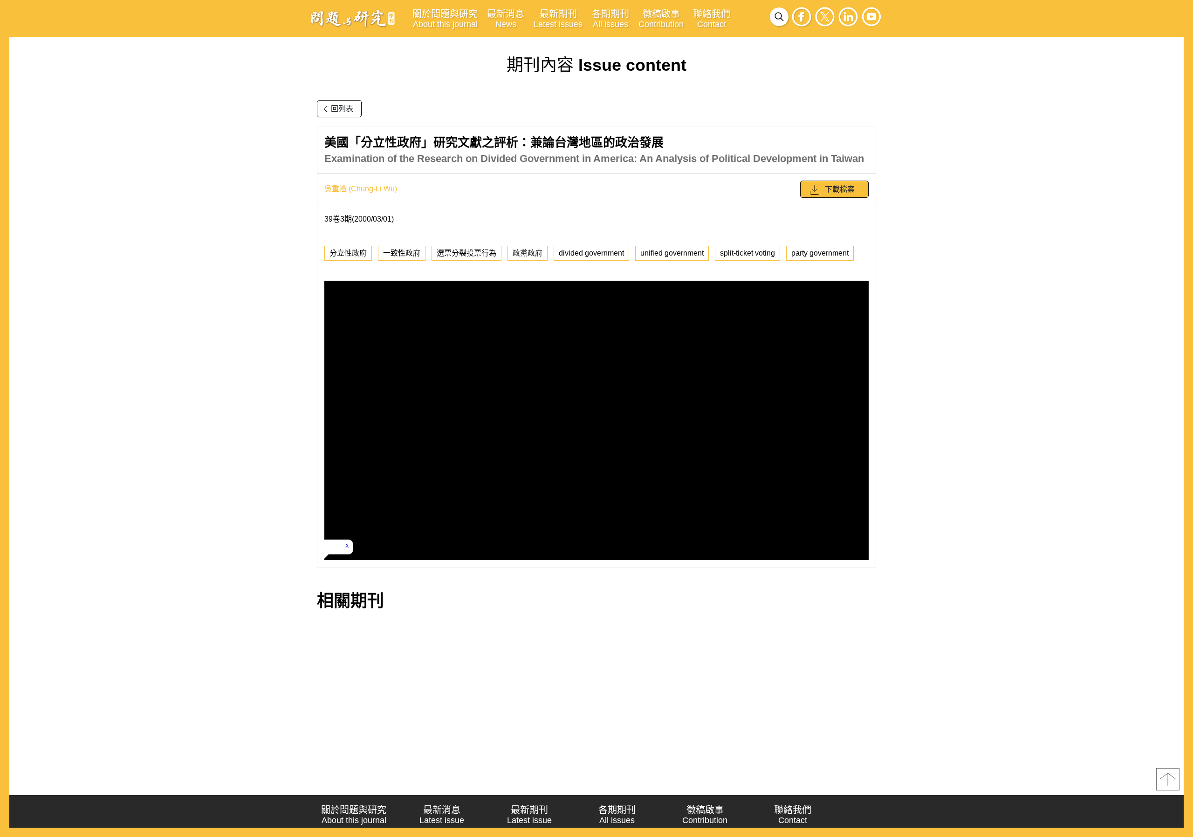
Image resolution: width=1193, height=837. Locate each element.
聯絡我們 (711, 19)
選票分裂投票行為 (466, 253)
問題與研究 (352, 18)
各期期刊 (610, 19)
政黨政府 (527, 253)
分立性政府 (348, 253)
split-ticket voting (747, 253)
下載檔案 (840, 189)
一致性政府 (401, 253)
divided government (591, 253)
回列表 (342, 109)
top (1167, 779)
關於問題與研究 (445, 19)
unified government (672, 253)
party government (820, 253)
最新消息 (505, 19)
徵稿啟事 (661, 19)
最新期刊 (558, 19)
